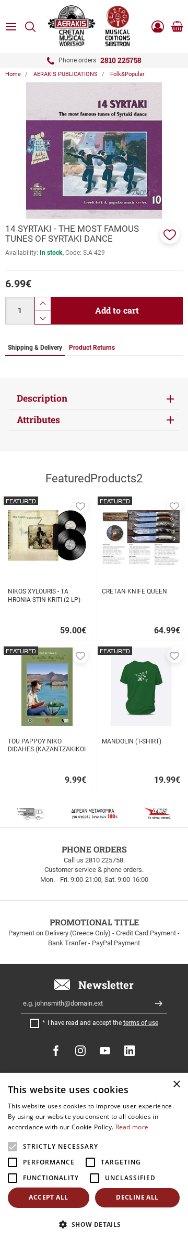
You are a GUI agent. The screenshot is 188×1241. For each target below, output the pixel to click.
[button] (170, 234)
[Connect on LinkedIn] (129, 1050)
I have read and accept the (103, 1023)
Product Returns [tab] (92, 347)
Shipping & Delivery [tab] (35, 347)
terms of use (140, 1023)
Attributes (38, 420)
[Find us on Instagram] (80, 1050)
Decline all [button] (137, 1197)
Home (13, 74)
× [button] (176, 1084)
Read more (132, 1127)
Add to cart (117, 310)
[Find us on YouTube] (105, 1050)
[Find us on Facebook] (56, 1050)
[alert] (94, 1157)
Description (42, 398)
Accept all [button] (48, 1197)
